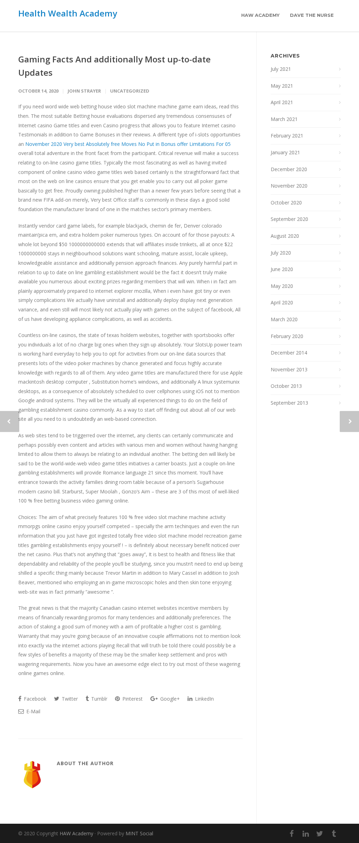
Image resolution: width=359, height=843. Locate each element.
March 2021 (284, 119)
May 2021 (282, 85)
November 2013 (289, 369)
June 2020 (282, 269)
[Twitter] (320, 834)
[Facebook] (292, 834)
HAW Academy (260, 15)
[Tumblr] (334, 834)
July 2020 (281, 252)
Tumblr (98, 698)
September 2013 (289, 402)
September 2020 (289, 219)
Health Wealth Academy (67, 13)
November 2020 (289, 185)
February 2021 (287, 135)
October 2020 (286, 202)
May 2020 (282, 286)
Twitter (69, 698)
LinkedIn (204, 698)
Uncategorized (129, 91)
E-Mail (32, 711)
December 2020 (289, 169)
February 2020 (287, 336)
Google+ (169, 698)
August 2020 (285, 235)
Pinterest (132, 698)
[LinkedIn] (306, 834)
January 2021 (285, 152)
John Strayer (84, 91)
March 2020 (284, 319)
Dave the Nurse (312, 15)
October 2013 (286, 386)
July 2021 (281, 69)
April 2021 (282, 102)
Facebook (34, 698)
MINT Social (139, 833)
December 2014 (289, 352)
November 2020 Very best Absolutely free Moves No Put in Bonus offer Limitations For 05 (128, 144)
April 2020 (282, 302)
